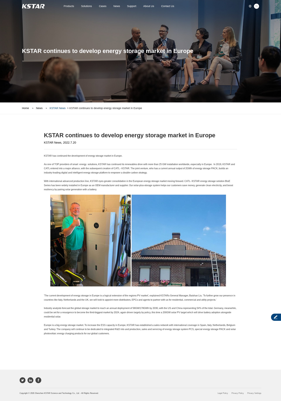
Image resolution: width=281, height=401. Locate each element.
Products (69, 6)
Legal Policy (223, 393)
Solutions (86, 6)
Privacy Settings (254, 393)
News (116, 6)
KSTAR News (58, 108)
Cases (102, 6)
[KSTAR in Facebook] (38, 380)
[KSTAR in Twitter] (22, 380)
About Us (148, 6)
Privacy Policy (238, 393)
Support (131, 6)
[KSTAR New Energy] (33, 6)
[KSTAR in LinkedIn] (30, 380)
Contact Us (167, 6)
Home (25, 108)
